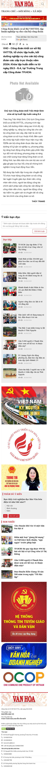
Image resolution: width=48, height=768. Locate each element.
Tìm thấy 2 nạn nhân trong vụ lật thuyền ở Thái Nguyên (31, 329)
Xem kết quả (14, 516)
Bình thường (12, 508)
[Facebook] (10, 44)
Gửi (5, 516)
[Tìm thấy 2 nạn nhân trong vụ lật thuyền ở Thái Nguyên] (10, 332)
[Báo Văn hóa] (24, 4)
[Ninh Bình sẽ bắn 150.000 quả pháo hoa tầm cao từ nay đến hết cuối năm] (10, 263)
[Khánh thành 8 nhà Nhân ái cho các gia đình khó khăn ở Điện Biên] (10, 291)
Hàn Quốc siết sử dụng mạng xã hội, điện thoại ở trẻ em (31, 316)
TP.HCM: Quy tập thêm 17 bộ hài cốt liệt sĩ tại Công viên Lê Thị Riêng (30, 247)
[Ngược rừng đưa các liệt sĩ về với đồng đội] (10, 305)
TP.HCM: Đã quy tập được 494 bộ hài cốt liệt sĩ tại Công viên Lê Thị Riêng (30, 551)
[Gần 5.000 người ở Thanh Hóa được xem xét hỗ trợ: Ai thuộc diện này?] (10, 345)
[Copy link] (17, 44)
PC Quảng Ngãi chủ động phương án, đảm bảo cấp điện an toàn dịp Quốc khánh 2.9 (31, 358)
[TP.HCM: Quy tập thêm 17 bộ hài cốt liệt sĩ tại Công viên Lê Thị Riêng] (10, 248)
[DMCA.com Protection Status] (8, 728)
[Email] (14, 44)
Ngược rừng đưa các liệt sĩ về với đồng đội (30, 302)
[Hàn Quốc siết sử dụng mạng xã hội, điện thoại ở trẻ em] (10, 319)
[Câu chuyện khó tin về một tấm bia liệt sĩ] (7, 528)
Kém (8, 511)
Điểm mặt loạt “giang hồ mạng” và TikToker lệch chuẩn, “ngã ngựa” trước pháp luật (29, 540)
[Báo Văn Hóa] (24, 698)
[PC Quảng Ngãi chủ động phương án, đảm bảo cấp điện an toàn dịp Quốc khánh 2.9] (10, 359)
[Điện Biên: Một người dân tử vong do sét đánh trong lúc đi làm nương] (10, 277)
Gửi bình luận (39, 231)
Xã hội (20, 252)
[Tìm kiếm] (42, 4)
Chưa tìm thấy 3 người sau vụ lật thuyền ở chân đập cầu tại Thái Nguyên (31, 372)
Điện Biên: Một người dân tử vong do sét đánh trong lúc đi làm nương (30, 276)
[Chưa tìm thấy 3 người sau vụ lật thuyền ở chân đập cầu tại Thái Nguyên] (10, 373)
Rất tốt (10, 506)
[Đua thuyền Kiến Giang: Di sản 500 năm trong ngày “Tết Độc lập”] (7, 574)
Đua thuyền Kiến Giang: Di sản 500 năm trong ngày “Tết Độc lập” (29, 574)
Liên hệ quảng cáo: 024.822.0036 (13, 746)
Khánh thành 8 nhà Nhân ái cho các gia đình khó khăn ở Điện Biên (31, 290)
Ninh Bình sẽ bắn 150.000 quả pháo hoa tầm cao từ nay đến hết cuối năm (31, 261)
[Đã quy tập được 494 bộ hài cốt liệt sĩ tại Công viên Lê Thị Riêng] (7, 551)
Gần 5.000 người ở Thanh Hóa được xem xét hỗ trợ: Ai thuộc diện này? (30, 343)
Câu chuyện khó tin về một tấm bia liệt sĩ (29, 527)
